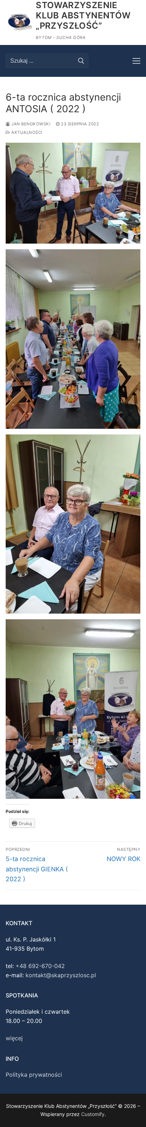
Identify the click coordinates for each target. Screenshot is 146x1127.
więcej (14, 1038)
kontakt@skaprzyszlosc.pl (61, 975)
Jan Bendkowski (30, 123)
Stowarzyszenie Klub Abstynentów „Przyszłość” (85, 15)
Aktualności (26, 132)
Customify (93, 1114)
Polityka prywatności (34, 1074)
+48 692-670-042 (40, 965)
